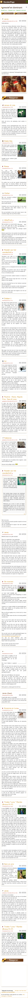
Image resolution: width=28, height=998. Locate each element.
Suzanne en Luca (11, 708)
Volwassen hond (11, 10)
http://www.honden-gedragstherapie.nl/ (11, 636)
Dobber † (7, 298)
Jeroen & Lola (9, 105)
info (23, 994)
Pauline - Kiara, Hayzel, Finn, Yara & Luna (12, 397)
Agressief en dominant (21, 10)
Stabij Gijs (8, 141)
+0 (20, 20)
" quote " (23, 20)
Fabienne (7, 438)
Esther (7, 193)
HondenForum (4, 10)
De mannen (8, 581)
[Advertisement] (14, 975)
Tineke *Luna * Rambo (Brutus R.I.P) (12, 803)
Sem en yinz (9, 864)
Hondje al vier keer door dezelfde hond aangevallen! (14, 991)
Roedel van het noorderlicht (9, 251)
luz (5, 361)
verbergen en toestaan (6, 996)
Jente (6, 19)
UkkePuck (8, 220)
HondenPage (9, 2)
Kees (6, 166)
